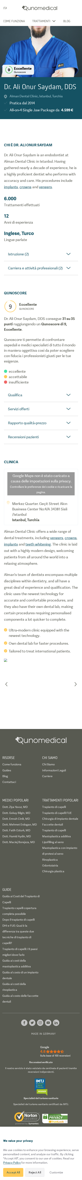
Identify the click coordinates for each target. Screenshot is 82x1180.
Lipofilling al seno (53, 842)
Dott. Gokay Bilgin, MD (16, 813)
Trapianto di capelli (54, 807)
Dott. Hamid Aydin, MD (16, 836)
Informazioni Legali (54, 770)
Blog (66, 21)
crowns (25, 187)
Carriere (47, 776)
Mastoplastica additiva (56, 836)
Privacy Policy (12, 1162)
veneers (45, 187)
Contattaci (9, 782)
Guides (6, 770)
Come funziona (14, 21)
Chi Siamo (48, 764)
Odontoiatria (50, 865)
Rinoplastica (50, 859)
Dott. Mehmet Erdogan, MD (19, 824)
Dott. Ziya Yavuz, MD (15, 807)
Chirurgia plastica (53, 871)
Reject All (35, 1172)
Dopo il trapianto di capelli (18, 919)
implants (11, 187)
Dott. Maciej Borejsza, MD (18, 842)
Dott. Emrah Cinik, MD (16, 818)
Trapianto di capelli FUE (57, 813)
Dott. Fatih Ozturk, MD (16, 830)
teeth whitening (38, 544)
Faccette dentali (52, 824)
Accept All (13, 1172)
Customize (56, 1172)
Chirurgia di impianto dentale (60, 818)
